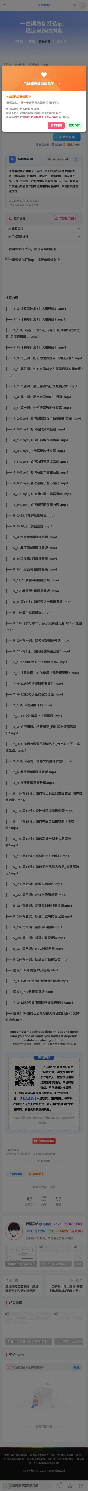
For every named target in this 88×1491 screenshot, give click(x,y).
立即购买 (56, 125)
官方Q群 (74, 125)
